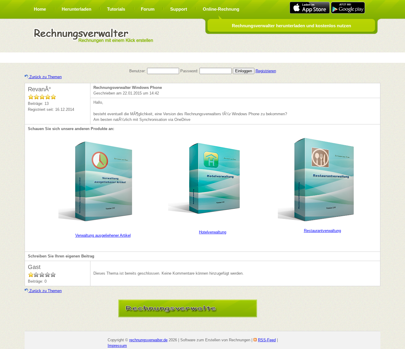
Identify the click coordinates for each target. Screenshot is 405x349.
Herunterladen (76, 9)
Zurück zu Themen (45, 77)
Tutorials (116, 9)
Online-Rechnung (221, 9)
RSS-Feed (267, 340)
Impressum (117, 345)
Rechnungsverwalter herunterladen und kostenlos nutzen (291, 25)
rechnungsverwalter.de (148, 340)
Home (40, 9)
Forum (147, 9)
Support (178, 9)
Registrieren (266, 71)
